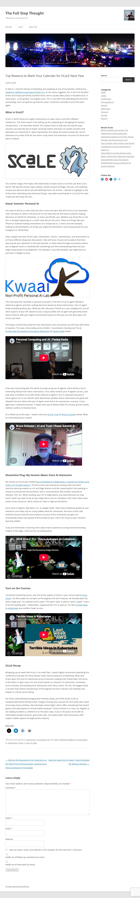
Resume (8, 27)
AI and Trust (53, 414)
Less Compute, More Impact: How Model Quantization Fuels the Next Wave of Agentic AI (117, 146)
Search (104, 75)
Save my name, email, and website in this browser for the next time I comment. (45, 850)
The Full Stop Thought (24, 13)
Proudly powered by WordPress (17, 886)
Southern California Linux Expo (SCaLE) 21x (25, 92)
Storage (104, 115)
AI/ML (103, 92)
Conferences (31, 739)
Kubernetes (12, 743)
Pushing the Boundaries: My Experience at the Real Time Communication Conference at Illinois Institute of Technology (26, 764)
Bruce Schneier (69, 414)
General (104, 105)
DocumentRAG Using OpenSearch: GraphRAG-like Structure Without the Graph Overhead (116, 162)
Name (9, 818)
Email (8, 828)
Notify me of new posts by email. (20, 864)
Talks (20, 27)
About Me (33, 27)
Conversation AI (43, 739)
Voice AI (104, 118)
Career (103, 95)
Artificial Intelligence (67, 739)
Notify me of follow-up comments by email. (25, 857)
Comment (10, 787)
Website (9, 839)
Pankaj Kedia (59, 331)
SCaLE (20, 743)
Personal (104, 112)
